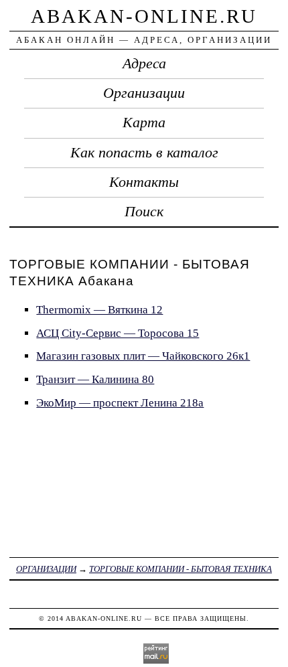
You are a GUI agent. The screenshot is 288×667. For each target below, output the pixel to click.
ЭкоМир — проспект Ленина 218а (120, 402)
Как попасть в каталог (144, 153)
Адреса (144, 64)
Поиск (144, 212)
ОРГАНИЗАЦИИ (46, 569)
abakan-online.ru (144, 16)
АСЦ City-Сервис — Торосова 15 (117, 333)
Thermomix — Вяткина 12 (99, 309)
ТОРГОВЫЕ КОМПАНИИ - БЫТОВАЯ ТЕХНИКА (180, 569)
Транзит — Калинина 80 (95, 379)
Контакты (144, 182)
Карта (144, 123)
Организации (144, 93)
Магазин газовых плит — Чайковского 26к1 (143, 356)
